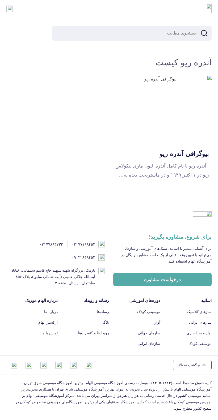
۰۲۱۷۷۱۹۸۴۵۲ (83, 244)
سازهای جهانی (149, 333)
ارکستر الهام (48, 322)
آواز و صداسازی (199, 333)
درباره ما (51, 312)
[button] (192, 365)
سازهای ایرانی (200, 322)
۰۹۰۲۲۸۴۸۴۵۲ (83, 257)
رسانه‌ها (103, 312)
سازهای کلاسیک (199, 312)
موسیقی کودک (200, 343)
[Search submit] (204, 33)
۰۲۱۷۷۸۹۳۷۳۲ (51, 244)
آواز (157, 322)
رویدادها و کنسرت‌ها (93, 333)
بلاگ (105, 322)
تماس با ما (49, 333)
